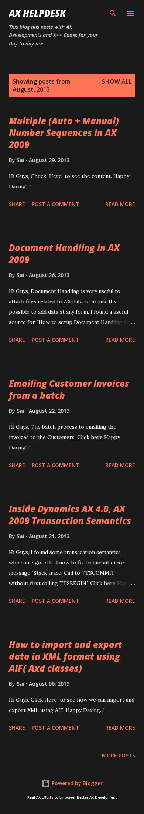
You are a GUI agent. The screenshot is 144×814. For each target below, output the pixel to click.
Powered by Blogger (76, 783)
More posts (118, 755)
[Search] (113, 13)
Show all (116, 81)
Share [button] (17, 203)
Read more (120, 203)
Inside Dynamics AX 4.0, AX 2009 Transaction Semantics (70, 515)
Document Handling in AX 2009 (64, 254)
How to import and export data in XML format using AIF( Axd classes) (65, 656)
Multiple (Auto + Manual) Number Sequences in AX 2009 (64, 133)
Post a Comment (55, 203)
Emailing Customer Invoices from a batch (69, 389)
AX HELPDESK (37, 13)
